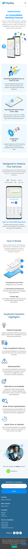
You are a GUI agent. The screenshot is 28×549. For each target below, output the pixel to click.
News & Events (5, 506)
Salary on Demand (6, 499)
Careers (3, 514)
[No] (24, 544)
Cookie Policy (4, 526)
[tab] (8, 180)
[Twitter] (17, 533)
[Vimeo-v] (20, 533)
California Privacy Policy (7, 527)
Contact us (4, 516)
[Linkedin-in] (14, 533)
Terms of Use (4, 522)
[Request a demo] (8, 471)
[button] (25, 3)
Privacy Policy (4, 524)
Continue (14, 546)
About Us (3, 512)
